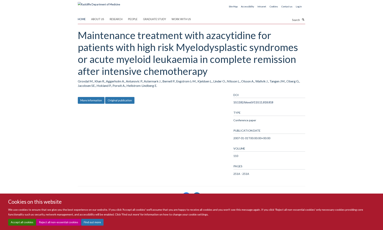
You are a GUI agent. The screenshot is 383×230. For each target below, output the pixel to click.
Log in (299, 6)
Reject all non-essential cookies (58, 222)
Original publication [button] (120, 100)
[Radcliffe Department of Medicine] (99, 3)
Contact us (286, 6)
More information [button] (91, 100)
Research (116, 19)
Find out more (92, 222)
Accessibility (247, 6)
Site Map (233, 6)
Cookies (273, 6)
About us (97, 19)
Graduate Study (154, 19)
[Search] (303, 19)
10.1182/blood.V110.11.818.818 (253, 102)
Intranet (262, 6)
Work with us (181, 19)
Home (82, 19)
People (132, 19)
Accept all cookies (22, 222)
